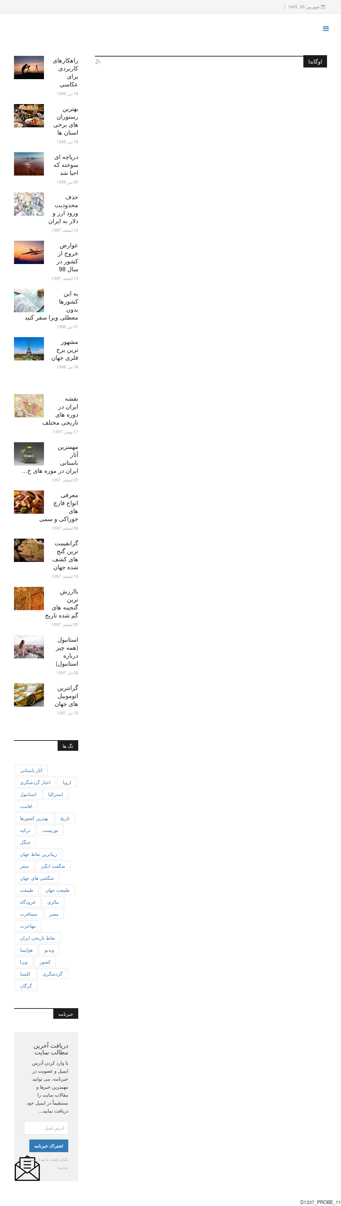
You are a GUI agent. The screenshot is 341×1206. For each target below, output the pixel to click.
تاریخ (65, 818)
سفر (24, 866)
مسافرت (28, 913)
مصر (54, 913)
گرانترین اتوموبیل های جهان (66, 695)
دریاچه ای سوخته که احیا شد (66, 164)
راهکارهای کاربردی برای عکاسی (65, 72)
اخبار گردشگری (35, 782)
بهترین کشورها (34, 818)
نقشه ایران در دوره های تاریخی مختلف (60, 410)
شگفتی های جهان (37, 877)
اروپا (67, 782)
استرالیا (55, 794)
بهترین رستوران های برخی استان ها (65, 120)
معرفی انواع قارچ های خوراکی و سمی (58, 506)
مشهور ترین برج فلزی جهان (64, 349)
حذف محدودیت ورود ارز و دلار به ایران (63, 208)
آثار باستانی (31, 770)
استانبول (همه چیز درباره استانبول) (67, 651)
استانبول (28, 794)
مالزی (53, 901)
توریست (50, 830)
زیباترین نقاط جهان (38, 854)
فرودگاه (27, 901)
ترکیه (25, 830)
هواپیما (26, 949)
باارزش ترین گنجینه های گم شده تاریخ (61, 603)
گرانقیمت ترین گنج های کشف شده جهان (65, 554)
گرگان (26, 985)
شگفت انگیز (53, 866)
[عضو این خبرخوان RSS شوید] (97, 62)
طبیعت (26, 889)
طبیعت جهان (57, 889)
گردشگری (53, 973)
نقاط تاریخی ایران (37, 937)
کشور (45, 961)
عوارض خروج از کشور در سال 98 (67, 256)
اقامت (26, 806)
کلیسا (25, 973)
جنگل (25, 842)
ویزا (24, 961)
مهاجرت (28, 925)
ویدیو (49, 949)
